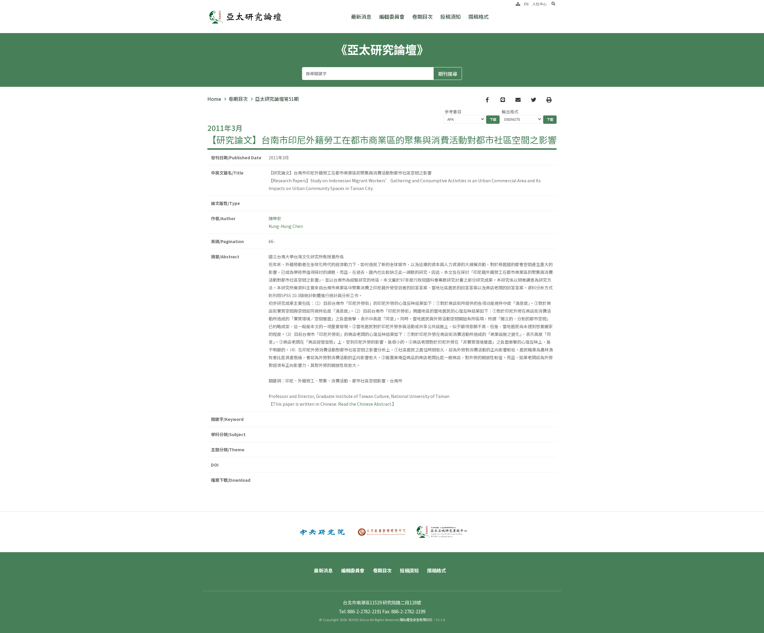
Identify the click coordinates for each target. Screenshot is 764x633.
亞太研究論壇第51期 (277, 98)
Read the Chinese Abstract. (365, 404)
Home (214, 98)
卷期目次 (422, 16)
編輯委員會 (391, 16)
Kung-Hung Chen (286, 226)
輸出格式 (510, 112)
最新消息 (361, 16)
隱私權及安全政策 (413, 619)
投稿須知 (450, 16)
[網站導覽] (518, 3)
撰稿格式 (478, 16)
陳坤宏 (275, 218)
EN (526, 3)
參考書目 (453, 112)
